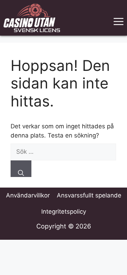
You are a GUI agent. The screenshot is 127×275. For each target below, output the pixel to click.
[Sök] (21, 168)
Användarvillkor (28, 195)
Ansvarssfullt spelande (89, 195)
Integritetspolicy (63, 211)
